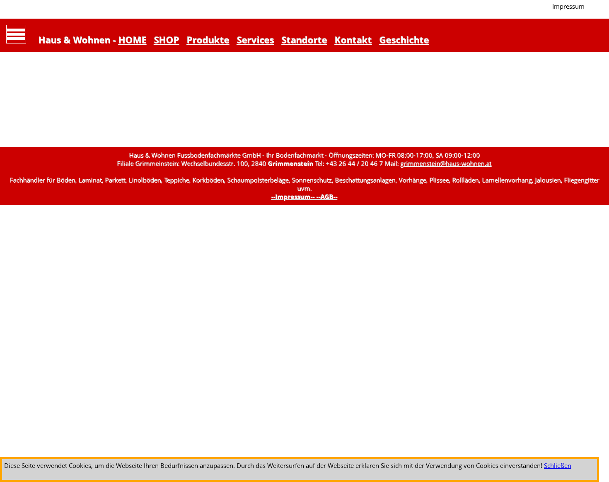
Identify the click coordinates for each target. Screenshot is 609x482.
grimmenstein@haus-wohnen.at (446, 163)
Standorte (304, 40)
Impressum (568, 6)
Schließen (557, 465)
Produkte (208, 40)
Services (255, 40)
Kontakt (353, 40)
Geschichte (404, 40)
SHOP (166, 40)
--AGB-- (327, 197)
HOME (132, 40)
